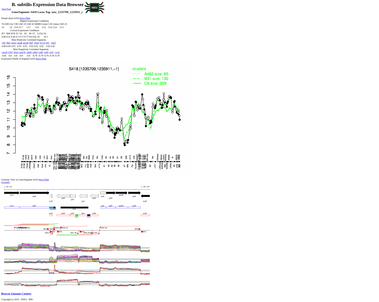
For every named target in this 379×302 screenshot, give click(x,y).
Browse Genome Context (16, 293)
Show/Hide (25, 18)
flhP (31, 43)
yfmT (53, 43)
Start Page (6, 9)
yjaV (51, 52)
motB (19, 43)
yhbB (29, 52)
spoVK (22, 52)
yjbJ (3, 43)
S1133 (42, 43)
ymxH (5, 52)
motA (14, 43)
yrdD (40, 52)
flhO (8, 43)
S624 (16, 52)
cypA (57, 52)
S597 (10, 52)
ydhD (35, 52)
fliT (47, 43)
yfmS (36, 43)
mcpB (26, 43)
